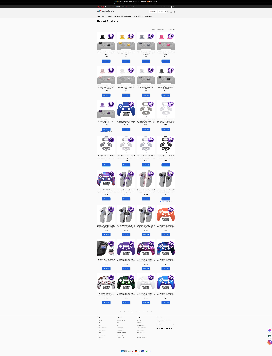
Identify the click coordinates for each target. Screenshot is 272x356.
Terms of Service (140, 332)
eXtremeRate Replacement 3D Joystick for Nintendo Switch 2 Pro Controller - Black (106, 53)
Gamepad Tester (120, 337)
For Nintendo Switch (101, 330)
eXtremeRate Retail (137, 353)
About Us (139, 320)
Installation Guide (121, 320)
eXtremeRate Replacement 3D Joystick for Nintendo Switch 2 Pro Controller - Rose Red (165, 53)
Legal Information (140, 330)
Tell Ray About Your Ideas (142, 337)
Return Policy (120, 335)
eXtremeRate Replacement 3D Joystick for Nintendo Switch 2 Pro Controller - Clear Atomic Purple (106, 121)
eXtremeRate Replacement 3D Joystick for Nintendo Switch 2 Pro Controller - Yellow (126, 53)
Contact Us (139, 322)
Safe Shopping (120, 327)
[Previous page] (120, 311)
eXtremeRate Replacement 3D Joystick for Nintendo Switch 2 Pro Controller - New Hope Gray (145, 53)
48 (147, 311)
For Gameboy (100, 340)
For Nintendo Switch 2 (102, 327)
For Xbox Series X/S (101, 335)
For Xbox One (100, 337)
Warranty (119, 325)
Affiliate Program (140, 325)
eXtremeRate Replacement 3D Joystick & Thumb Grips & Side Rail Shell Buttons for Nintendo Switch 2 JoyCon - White (106, 226)
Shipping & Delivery (121, 332)
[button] (153, 11)
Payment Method (120, 330)
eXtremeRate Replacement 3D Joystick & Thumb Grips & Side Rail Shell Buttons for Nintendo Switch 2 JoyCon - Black (166, 191)
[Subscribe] (173, 324)
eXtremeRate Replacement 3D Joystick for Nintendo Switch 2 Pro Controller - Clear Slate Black (165, 87)
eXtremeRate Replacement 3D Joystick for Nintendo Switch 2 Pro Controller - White (126, 87)
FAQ (118, 322)
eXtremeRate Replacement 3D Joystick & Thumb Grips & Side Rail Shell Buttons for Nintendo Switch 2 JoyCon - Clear (146, 226)
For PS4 (99, 325)
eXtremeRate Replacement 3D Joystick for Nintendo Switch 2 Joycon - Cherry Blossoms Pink (106, 260)
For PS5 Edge (100, 320)
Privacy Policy (140, 335)
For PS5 (98, 322)
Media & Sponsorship (141, 327)
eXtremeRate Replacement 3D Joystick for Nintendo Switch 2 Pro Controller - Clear (145, 87)
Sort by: (153, 29)
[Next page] (151, 311)
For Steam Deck (100, 332)
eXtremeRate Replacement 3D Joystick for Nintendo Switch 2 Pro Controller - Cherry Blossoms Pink (106, 87)
